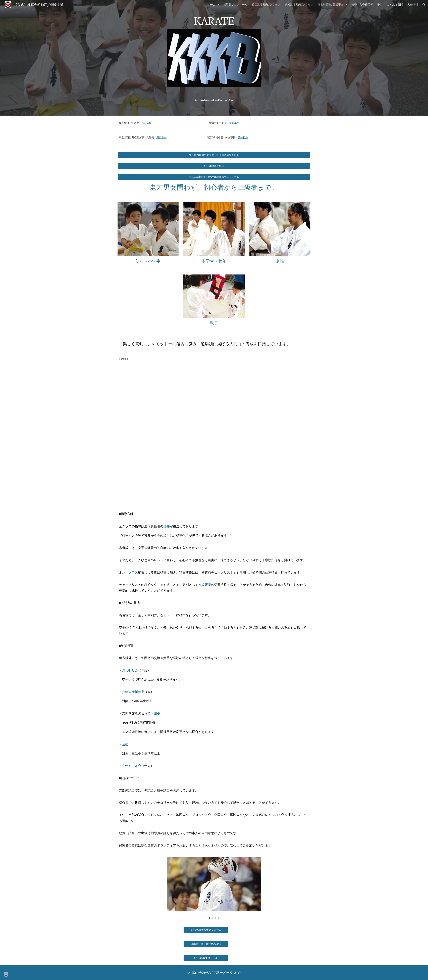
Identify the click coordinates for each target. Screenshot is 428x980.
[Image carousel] (214, 888)
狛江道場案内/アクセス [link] (266, 4)
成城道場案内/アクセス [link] (299, 4)
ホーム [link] (211, 4)
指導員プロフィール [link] (235, 4)
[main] (214, 19)
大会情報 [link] (412, 4)
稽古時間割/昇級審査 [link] (331, 4)
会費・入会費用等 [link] (362, 4)
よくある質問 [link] (395, 4)
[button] (424, 5)
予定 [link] (380, 4)
